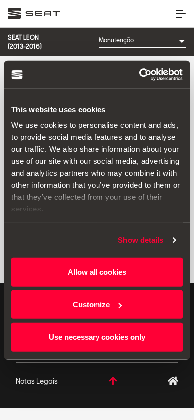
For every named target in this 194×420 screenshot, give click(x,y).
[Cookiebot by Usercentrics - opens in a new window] (140, 74)
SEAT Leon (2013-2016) (25, 42)
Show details (140, 240)
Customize (91, 304)
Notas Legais (37, 381)
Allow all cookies (97, 271)
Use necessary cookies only (97, 336)
